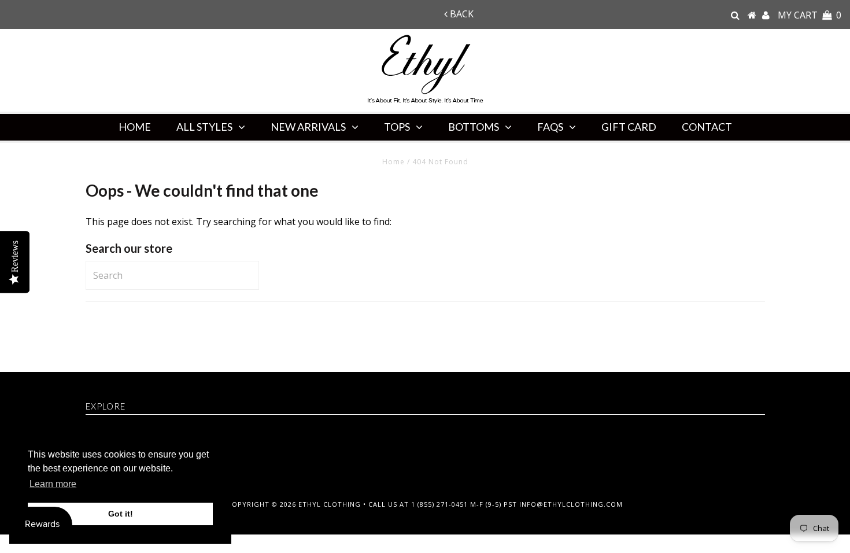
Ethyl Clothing (329, 504)
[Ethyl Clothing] (752, 15)
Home (135, 126)
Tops (397, 126)
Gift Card (628, 126)
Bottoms (473, 126)
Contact (707, 126)
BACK (461, 14)
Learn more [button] (52, 484)
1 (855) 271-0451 (439, 504)
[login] (766, 15)
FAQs (550, 126)
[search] (735, 15)
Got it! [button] (120, 513)
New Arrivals (308, 126)
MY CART (809, 15)
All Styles (204, 126)
